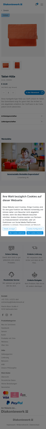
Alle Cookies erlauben (34, 233)
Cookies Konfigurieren (34, 229)
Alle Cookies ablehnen (17, 233)
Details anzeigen (9, 229)
